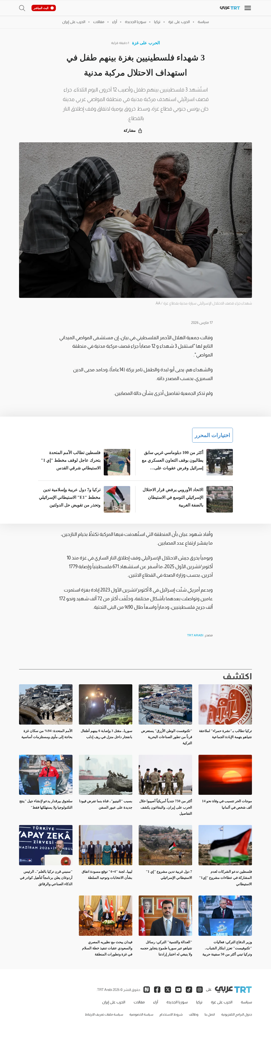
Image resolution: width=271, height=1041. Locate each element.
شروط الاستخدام (171, 1014)
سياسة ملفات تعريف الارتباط (104, 1014)
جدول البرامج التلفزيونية (236, 1014)
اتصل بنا (210, 1014)
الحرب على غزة (146, 43)
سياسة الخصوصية (141, 1014)
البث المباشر (41, 8)
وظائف (193, 1014)
